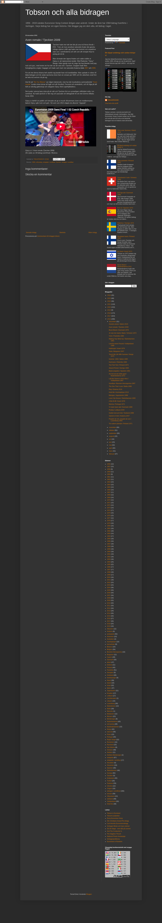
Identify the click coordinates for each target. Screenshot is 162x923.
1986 (108, 541)
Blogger (89, 894)
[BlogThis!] (56, 159)
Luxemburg (111, 703)
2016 (109, 319)
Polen (109, 734)
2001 (108, 580)
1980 (108, 526)
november (112, 427)
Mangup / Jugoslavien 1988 (118, 395)
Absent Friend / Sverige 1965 (119, 368)
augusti (112, 436)
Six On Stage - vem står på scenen (119, 829)
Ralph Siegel (111, 739)
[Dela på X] (59, 159)
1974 (108, 510)
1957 (108, 466)
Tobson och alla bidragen (67, 12)
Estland (109, 665)
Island (109, 683)
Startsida (62, 232)
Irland (109, 680)
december (112, 321)
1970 (108, 500)
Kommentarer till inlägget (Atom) (48, 236)
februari (112, 454)
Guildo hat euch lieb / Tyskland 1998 (121, 413)
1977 (108, 518)
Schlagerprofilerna (113, 839)
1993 (108, 559)
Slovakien (110, 763)
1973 (108, 508)
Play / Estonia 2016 (115, 389)
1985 (108, 539)
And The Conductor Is (114, 831)
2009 (33, 162)
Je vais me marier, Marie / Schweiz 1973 (122, 333)
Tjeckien (58, 162)
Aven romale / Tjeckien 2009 (118, 327)
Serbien (109, 752)
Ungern (109, 788)
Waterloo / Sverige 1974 (125, 223)
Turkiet (109, 781)
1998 (108, 572)
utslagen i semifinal (67, 162)
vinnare (109, 794)
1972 (108, 505)
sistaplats (110, 757)
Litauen (109, 701)
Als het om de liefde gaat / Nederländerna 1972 (118, 375)
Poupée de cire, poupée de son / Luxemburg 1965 (120, 420)
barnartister (111, 644)
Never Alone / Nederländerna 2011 (124, 266)
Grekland (110, 675)
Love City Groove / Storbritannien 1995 (122, 398)
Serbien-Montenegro (114, 755)
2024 (109, 295)
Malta (109, 709)
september (113, 433)
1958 (108, 469)
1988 (108, 546)
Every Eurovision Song (115, 818)
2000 (108, 577)
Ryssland (110, 745)
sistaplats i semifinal (49, 162)
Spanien (110, 768)
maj (110, 445)
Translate (122, 43)
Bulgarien (110, 654)
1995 (108, 564)
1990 (108, 551)
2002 (108, 582)
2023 (109, 298)
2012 (108, 608)
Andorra (110, 631)
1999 (108, 575)
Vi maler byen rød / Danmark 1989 (120, 407)
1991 (108, 554)
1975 (108, 513)
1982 (108, 531)
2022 (109, 301)
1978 (108, 520)
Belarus (109, 647)
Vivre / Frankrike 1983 (116, 336)
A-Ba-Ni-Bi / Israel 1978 (117, 401)
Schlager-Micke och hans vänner (118, 826)
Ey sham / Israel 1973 (124, 251)
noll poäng (39, 162)
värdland (110, 799)
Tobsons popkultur (113, 816)
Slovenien (110, 765)
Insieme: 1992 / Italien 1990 (118, 359)
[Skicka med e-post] (54, 159)
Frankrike (110, 670)
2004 (108, 587)
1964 (108, 484)
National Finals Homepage (116, 836)
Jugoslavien (111, 690)
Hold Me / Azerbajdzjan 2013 (119, 392)
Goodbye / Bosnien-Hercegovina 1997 (122, 383)
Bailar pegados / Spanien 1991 (119, 371)
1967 (108, 492)
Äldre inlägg (92, 232)
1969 (108, 497)
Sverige (109, 773)
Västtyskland (111, 801)
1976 (108, 515)
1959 (108, 472)
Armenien (110, 636)
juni (110, 442)
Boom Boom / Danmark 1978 (119, 330)
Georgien (110, 672)
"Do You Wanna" (39, 82)
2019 (109, 310)
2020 (109, 307)
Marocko (110, 711)
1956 (108, 464)
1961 (108, 477)
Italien (109, 688)
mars (111, 451)
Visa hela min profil (111, 103)
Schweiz (110, 750)
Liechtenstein (111, 698)
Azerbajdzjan (111, 642)
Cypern (109, 657)
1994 (108, 562)
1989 (108, 549)
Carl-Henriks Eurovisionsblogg (117, 823)
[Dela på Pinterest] (64, 159)
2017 (109, 316)
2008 (93, 68)
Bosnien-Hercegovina (114, 652)
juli (110, 439)
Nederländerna (112, 721)
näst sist (110, 732)
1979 (108, 523)
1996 (108, 567)
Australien (110, 639)
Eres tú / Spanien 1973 (125, 208)
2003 (108, 585)
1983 (108, 533)
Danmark (110, 660)
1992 (108, 557)
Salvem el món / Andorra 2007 (119, 416)
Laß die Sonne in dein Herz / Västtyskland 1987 (118, 379)
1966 (108, 490)
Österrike (110, 804)
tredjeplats (110, 778)
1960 (108, 474)
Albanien (110, 629)
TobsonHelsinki (113, 100)
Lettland (110, 696)
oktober (112, 430)
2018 (109, 313)
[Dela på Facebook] (61, 159)
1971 (108, 503)
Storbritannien (112, 770)
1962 (108, 479)
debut (109, 662)
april (111, 448)
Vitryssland (111, 796)
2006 (108, 593)
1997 (108, 569)
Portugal (110, 737)
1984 (108, 536)
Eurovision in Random (114, 841)
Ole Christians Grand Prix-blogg (118, 821)
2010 (108, 603)
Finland (109, 667)
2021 (109, 304)
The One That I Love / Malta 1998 (120, 386)
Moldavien (110, 714)
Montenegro (111, 719)
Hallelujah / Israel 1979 (117, 348)
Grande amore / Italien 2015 (118, 324)
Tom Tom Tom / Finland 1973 (119, 365)
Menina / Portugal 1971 (117, 404)
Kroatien (110, 693)
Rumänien (110, 742)
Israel (109, 685)
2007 (86, 68)
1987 (108, 544)
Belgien (109, 649)
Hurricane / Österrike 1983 (118, 362)
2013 (108, 611)
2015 (108, 616)
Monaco (110, 716)
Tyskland (110, 783)
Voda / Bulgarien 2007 (116, 351)
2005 (108, 590)
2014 (108, 613)
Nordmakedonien (113, 727)
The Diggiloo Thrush (114, 834)
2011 (108, 605)
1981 (108, 528)
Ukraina (109, 786)
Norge (109, 729)
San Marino (111, 747)
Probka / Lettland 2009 (116, 410)
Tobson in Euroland (113, 813)
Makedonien (111, 706)
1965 (108, 487)
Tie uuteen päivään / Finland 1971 (120, 423)
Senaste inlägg (31, 232)
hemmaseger (111, 678)
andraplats (110, 634)
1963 (108, 482)
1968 (108, 495)
